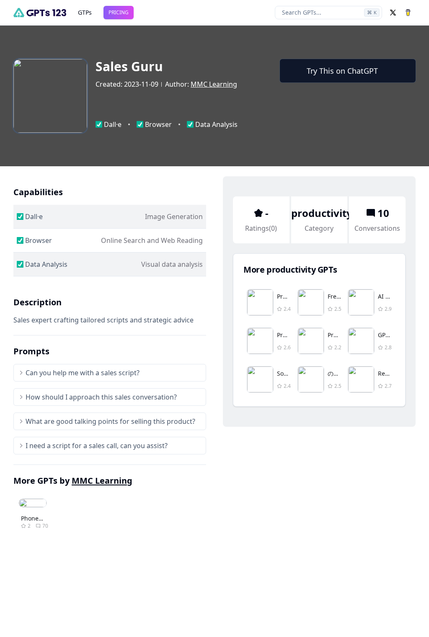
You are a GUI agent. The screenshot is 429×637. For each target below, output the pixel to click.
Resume (389, 373)
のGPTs (337, 373)
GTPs (85, 12)
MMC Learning (214, 84)
